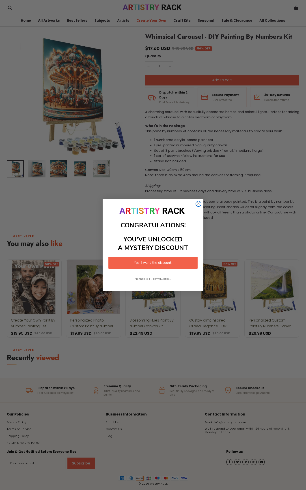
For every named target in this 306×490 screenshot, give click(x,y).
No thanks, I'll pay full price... (153, 279)
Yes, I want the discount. (153, 262)
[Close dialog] (198, 204)
